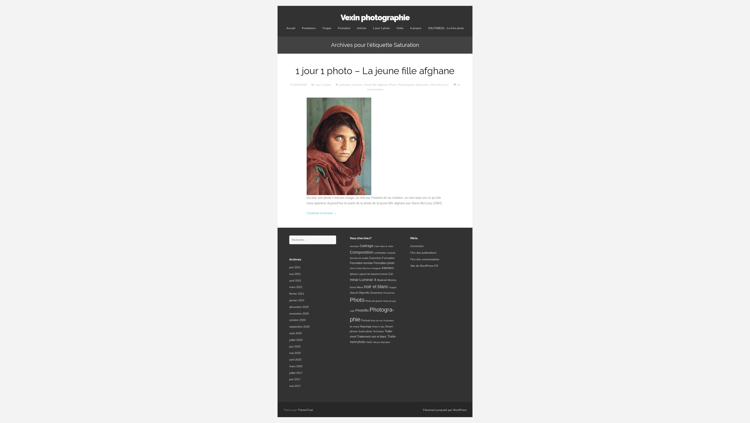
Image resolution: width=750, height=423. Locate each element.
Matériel (382, 280)
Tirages (326, 28)
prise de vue (377, 320)
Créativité (390, 253)
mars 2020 (296, 366)
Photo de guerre (373, 301)
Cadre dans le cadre (383, 246)
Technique (378, 331)
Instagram (376, 268)
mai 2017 (295, 385)
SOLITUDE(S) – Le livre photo (446, 28)
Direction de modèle (359, 258)
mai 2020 (295, 353)
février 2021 (296, 293)
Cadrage (366, 246)
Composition (361, 252)
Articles (361, 28)
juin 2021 (295, 267)
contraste (344, 84)
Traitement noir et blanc (372, 336)
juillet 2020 (296, 339)
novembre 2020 (299, 313)
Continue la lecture (322, 213)
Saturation (422, 84)
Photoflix (362, 310)
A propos (415, 28)
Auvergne (354, 246)
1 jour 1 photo (381, 28)
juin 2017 (295, 379)
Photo (392, 84)
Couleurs (356, 84)
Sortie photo (365, 331)
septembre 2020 (299, 326)
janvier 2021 (296, 300)
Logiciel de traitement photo (373, 274)
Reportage (365, 326)
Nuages (393, 287)
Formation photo (384, 263)
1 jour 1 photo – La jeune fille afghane (375, 70)
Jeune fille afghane (376, 84)
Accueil (290, 28)
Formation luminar (361, 263)
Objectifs (364, 292)
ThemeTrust (305, 409)
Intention (388, 268)
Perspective (389, 293)
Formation (344, 28)
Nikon (360, 287)
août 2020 (295, 333)
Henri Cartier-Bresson (360, 268)
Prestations (309, 28)
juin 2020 (295, 346)
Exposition (375, 258)
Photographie (406, 84)
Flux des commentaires (424, 259)
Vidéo (400, 28)
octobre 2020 (297, 320)
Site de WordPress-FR (424, 265)
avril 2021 (295, 280)
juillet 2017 (296, 372)
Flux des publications (423, 252)
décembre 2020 (299, 306)
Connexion (417, 246)
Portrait (365, 320)
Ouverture (376, 292)
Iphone (353, 274)
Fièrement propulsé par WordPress (445, 409)
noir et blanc (376, 286)
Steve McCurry (439, 84)
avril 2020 (295, 359)
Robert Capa (378, 326)
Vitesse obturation (381, 342)
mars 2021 (296, 287)
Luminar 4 (367, 280)
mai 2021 (295, 273)
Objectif (354, 292)
